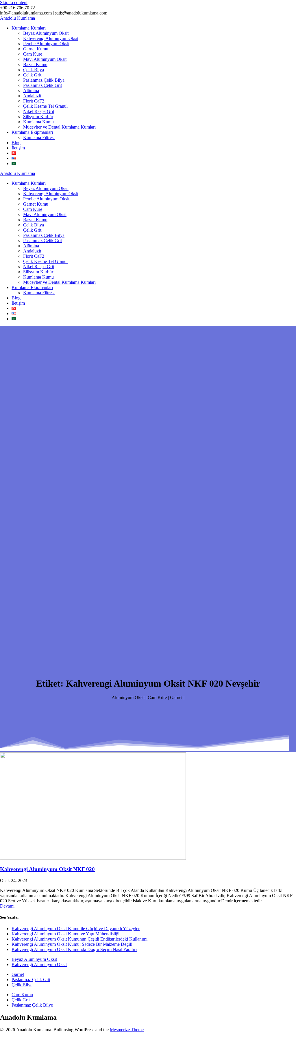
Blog (16, 142)
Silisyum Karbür (38, 116)
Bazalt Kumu (35, 64)
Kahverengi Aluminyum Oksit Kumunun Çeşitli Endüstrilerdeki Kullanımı (79, 939)
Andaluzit (32, 95)
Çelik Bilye (22, 984)
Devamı (7, 906)
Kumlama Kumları (29, 27)
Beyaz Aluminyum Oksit (46, 33)
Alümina (31, 90)
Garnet (18, 974)
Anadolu (17, 18)
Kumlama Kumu (38, 121)
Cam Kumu (22, 994)
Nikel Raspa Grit (38, 111)
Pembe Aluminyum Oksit (46, 43)
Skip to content (13, 2)
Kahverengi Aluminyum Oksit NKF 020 (47, 869)
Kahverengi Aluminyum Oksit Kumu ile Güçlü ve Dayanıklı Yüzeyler (76, 928)
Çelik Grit (32, 74)
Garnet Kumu (35, 48)
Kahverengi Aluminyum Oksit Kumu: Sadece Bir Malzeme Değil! (72, 944)
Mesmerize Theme (127, 1029)
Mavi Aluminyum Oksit (44, 59)
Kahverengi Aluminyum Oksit (50, 38)
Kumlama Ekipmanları (32, 132)
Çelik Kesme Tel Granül (45, 106)
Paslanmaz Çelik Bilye (32, 1005)
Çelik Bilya (33, 69)
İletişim (18, 147)
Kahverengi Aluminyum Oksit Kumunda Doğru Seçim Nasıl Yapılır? (74, 949)
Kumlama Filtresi (39, 137)
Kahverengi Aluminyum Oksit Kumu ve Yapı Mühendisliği (65, 933)
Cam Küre (32, 54)
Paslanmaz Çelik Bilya (43, 80)
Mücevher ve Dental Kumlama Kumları (59, 127)
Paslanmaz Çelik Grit (42, 85)
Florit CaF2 (33, 100)
